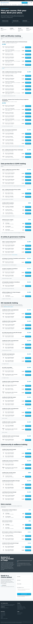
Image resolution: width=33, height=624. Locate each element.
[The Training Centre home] (5, 3)
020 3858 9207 (8, 0)
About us (2, 616)
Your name (18, 576)
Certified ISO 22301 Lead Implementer (10, 408)
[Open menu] (31, 3)
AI (8, 4)
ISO (10, 4)
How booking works (20, 4)
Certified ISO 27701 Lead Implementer (10, 340)
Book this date (28, 47)
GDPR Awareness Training (7, 219)
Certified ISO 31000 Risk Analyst (9, 397)
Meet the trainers (3, 615)
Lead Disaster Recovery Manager (9, 492)
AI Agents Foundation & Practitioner (10, 268)
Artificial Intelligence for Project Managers (11, 292)
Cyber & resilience (14, 4)
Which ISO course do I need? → (9, 306)
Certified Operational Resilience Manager (11, 480)
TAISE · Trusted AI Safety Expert (9, 241)
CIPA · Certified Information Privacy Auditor (11, 189)
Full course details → (23, 185)
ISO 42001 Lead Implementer (8, 354)
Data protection (5, 4)
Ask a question (24, 2)
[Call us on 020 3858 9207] (29, 3)
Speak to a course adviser (4, 618)
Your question (20, 587)
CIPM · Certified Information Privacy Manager (12, 71)
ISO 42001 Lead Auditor (7, 367)
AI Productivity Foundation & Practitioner (11, 282)
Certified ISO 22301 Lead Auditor (9, 422)
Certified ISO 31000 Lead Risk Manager (10, 381)
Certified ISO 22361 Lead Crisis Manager (10, 436)
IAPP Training (19, 604)
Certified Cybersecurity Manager (9, 449)
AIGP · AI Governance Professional (9, 129)
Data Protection (19, 605)
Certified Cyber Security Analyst (9, 472)
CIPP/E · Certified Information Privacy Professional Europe (14, 41)
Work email (18, 580)
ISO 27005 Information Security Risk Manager (12, 332)
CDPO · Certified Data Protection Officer (10, 169)
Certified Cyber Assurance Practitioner (10, 460)
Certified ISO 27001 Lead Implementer (10, 309)
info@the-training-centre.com (28, 0)
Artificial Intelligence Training (21, 606)
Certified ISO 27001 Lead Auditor (9, 321)
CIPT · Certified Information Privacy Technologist (12, 149)
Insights (2, 617)
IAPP (1, 4)
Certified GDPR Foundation (8, 203)
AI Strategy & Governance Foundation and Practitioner (13, 258)
